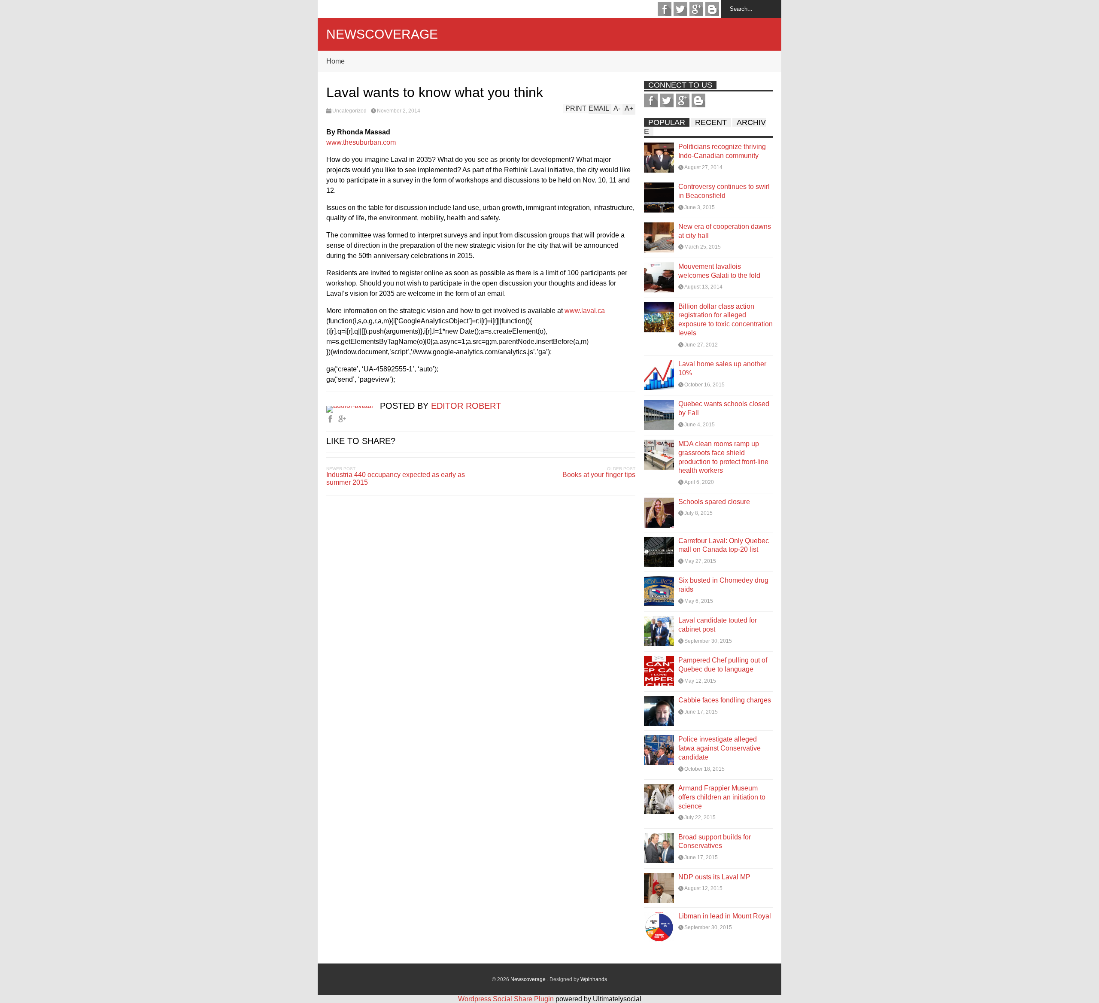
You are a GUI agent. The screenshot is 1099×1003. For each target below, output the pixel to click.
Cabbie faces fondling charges (724, 700)
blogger (712, 9)
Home (335, 61)
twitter (680, 9)
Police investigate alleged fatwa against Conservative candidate (719, 748)
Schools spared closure (714, 501)
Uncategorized (349, 111)
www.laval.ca (585, 310)
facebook (664, 9)
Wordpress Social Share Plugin (507, 999)
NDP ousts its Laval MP (714, 877)
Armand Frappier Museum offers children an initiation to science (721, 797)
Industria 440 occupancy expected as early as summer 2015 (395, 478)
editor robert (466, 405)
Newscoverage (382, 34)
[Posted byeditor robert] (353, 405)
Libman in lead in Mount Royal (724, 916)
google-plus (696, 9)
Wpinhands (593, 979)
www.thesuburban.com (361, 142)
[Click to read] (659, 158)
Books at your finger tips (598, 474)
